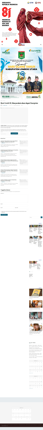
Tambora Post (5, 105)
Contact (8, 424)
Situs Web (16, 207)
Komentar (2, 193)
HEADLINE (4, 100)
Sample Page (28, 424)
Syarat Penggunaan (33, 424)
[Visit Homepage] (21, 44)
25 (13, 418)
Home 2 (12, 424)
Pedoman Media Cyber (21, 424)
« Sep (30, 388)
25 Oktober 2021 (11, 105)
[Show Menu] (2, 44)
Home (1, 100)
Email (2, 207)
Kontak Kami (15, 424)
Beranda (5, 424)
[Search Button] (40, 44)
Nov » (32, 388)
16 (39, 383)
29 (37, 371)
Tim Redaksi (39, 424)
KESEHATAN (18, 105)
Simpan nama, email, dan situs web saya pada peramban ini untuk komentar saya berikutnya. (13, 212)
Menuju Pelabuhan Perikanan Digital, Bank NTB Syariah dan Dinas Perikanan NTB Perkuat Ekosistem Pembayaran (9, 160)
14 (35, 383)
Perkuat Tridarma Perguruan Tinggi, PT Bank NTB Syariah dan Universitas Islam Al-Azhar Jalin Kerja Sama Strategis (9, 170)
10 (41, 366)
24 (41, 385)
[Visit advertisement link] (21, 21)
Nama (2, 203)
